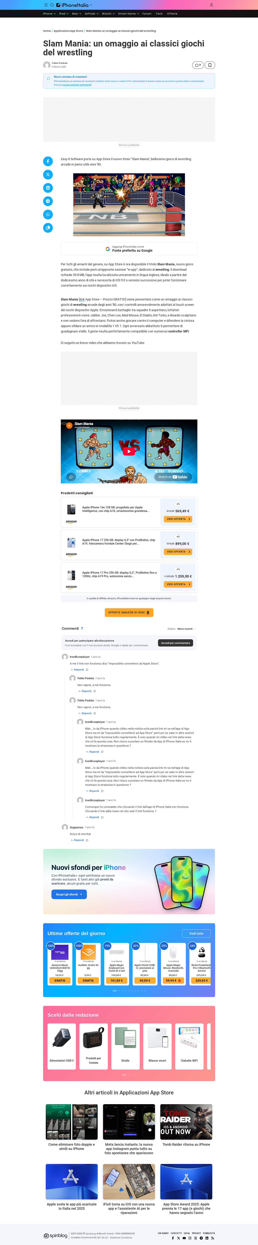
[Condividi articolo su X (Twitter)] (48, 175)
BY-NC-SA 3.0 (101, 1237)
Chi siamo (163, 1233)
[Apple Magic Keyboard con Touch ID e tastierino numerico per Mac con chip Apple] (116, 952)
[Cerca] (52, 5)
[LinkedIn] (207, 1238)
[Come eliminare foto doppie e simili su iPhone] (72, 1122)
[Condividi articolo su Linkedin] (48, 188)
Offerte (172, 13)
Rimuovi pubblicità (129, 145)
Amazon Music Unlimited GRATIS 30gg (60, 968)
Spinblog (90, 1233)
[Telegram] (201, 1238)
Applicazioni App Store (68, 31)
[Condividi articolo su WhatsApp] (48, 214)
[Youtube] (184, 1238)
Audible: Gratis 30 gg (88, 966)
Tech (159, 13)
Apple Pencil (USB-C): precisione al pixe (145, 968)
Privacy (196, 1233)
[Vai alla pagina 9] (142, 991)
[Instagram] (190, 1238)
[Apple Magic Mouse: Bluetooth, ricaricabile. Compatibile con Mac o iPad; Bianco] (173, 952)
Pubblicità (209, 1233)
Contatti (176, 1233)
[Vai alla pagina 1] (114, 991)
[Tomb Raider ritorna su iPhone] (186, 1122)
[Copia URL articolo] (48, 228)
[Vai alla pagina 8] (138, 991)
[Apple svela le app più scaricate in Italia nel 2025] (72, 1181)
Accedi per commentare (175, 642)
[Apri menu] (91, 5)
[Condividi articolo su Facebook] (48, 161)
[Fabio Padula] (47, 65)
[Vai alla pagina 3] (122, 991)
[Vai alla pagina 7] (135, 991)
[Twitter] (178, 1238)
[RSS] (212, 1238)
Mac (75, 13)
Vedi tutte (196, 933)
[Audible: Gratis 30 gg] (88, 952)
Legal (187, 1233)
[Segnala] (87, 669)
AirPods (90, 13)
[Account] (211, 5)
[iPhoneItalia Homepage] (72, 5)
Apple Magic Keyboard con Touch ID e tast (116, 968)
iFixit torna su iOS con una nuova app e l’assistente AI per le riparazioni (129, 1208)
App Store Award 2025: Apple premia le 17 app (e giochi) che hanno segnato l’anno (186, 1208)
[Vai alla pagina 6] (132, 991)
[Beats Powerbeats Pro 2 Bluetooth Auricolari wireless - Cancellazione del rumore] (201, 952)
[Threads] (195, 1238)
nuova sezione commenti (77, 84)
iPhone (47, 13)
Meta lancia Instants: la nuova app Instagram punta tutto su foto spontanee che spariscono (129, 1148)
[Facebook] (173, 1238)
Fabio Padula (59, 63)
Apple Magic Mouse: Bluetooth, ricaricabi (173, 968)
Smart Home (127, 13)
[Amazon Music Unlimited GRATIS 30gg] (60, 952)
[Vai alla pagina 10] (145, 991)
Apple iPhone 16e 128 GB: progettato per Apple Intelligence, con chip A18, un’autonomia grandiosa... (115, 509)
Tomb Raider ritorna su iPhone (186, 1144)
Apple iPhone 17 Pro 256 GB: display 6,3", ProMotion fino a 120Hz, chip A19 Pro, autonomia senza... (119, 574)
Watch (107, 13)
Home (47, 31)
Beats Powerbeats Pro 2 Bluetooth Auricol (202, 968)
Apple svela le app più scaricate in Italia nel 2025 (72, 1206)
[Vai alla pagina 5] (129, 991)
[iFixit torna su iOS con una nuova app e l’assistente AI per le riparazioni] (129, 1181)
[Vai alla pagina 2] (119, 991)
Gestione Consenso (121, 1237)
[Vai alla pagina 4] (126, 991)
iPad (62, 13)
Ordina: (172, 628)
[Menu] (46, 5)
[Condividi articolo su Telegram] (48, 201)
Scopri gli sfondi (67, 894)
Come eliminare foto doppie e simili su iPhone (71, 1146)
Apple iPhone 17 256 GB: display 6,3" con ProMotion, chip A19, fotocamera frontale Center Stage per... (118, 541)
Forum (147, 13)
